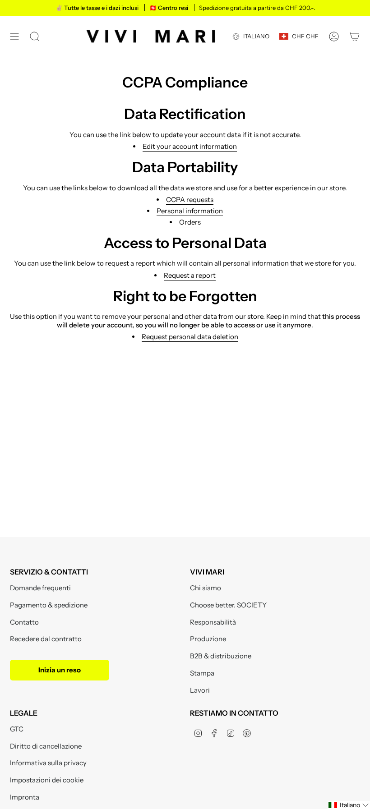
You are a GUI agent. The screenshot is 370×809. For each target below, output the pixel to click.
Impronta (24, 797)
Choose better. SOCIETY (228, 605)
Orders (190, 222)
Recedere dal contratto (46, 638)
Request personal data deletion (190, 336)
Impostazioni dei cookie (46, 780)
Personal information (190, 211)
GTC (16, 729)
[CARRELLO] (354, 36)
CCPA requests (189, 199)
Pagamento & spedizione (49, 605)
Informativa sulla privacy (48, 762)
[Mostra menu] (14, 36)
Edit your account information (190, 146)
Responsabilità (213, 622)
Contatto (24, 622)
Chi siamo (205, 588)
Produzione (208, 638)
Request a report (190, 275)
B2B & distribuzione (220, 656)
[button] (349, 805)
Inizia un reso (59, 670)
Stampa (202, 673)
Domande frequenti (40, 588)
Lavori (200, 690)
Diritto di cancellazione (46, 746)
